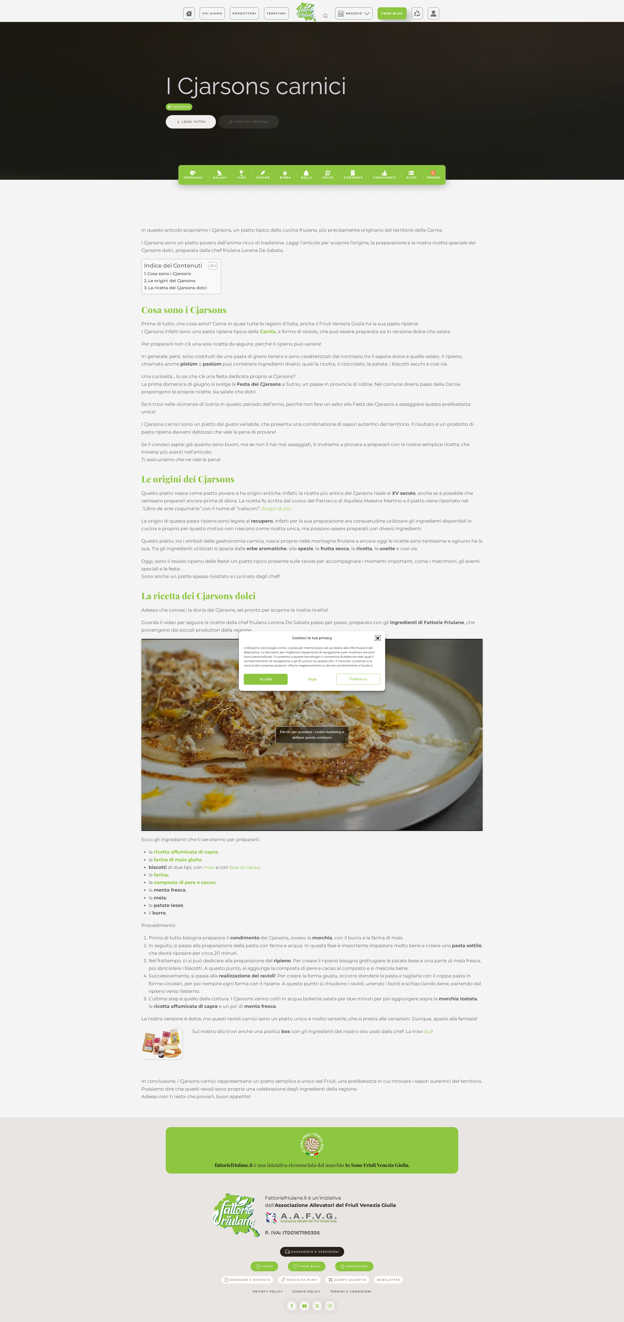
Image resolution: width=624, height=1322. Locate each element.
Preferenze (358, 679)
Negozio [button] (354, 13)
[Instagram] (329, 1306)
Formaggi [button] (193, 177)
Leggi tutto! (194, 121)
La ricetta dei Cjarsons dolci (177, 287)
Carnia (268, 331)
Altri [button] (412, 177)
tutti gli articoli (251, 121)
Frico (328, 177)
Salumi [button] (220, 177)
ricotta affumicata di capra (186, 852)
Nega (312, 679)
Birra (285, 177)
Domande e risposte (250, 1280)
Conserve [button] (353, 177)
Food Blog (392, 13)
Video (267, 1266)
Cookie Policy (306, 1291)
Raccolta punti (302, 1280)
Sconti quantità (350, 1280)
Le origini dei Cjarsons (171, 280)
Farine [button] (263, 177)
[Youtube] (304, 1306)
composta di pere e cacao (184, 882)
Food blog (309, 1266)
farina (161, 875)
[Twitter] (317, 1306)
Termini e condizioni (350, 1291)
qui (428, 1031)
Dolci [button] (306, 177)
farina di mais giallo (177, 860)
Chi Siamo (212, 13)
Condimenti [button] (385, 177)
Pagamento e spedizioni (315, 1251)
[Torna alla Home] (306, 12)
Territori (276, 13)
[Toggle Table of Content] (210, 266)
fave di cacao (244, 867)
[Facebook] (291, 1306)
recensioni (357, 1266)
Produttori (244, 13)
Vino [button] (241, 177)
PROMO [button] (433, 177)
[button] (377, 638)
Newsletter (388, 1280)
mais (209, 867)
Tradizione (180, 107)
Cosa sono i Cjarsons (169, 273)
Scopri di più (276, 508)
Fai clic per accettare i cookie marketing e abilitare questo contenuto (312, 734)
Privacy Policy (268, 1291)
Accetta (266, 679)
